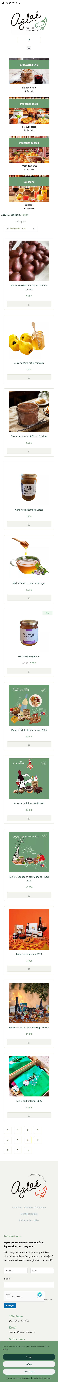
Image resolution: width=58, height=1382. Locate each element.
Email (7, 1278)
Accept (29, 1356)
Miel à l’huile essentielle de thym (29, 583)
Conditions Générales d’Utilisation (29, 1207)
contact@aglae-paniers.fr (22, 1332)
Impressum (47, 1378)
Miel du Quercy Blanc (29, 656)
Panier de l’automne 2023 (29, 954)
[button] (29, 48)
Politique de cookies (14, 1378)
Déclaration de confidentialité (32, 1378)
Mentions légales (29, 1214)
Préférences (29, 1371)
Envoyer (10, 1305)
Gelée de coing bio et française (29, 363)
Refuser (29, 1364)
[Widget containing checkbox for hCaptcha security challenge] (29, 1296)
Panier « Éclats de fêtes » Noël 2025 (29, 730)
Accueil (5, 215)
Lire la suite (29, 451)
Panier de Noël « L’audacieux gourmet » (29, 1027)
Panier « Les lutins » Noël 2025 (29, 803)
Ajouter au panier (29, 304)
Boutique (15, 215)
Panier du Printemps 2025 (29, 1101)
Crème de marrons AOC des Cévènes (29, 436)
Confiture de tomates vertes (29, 510)
